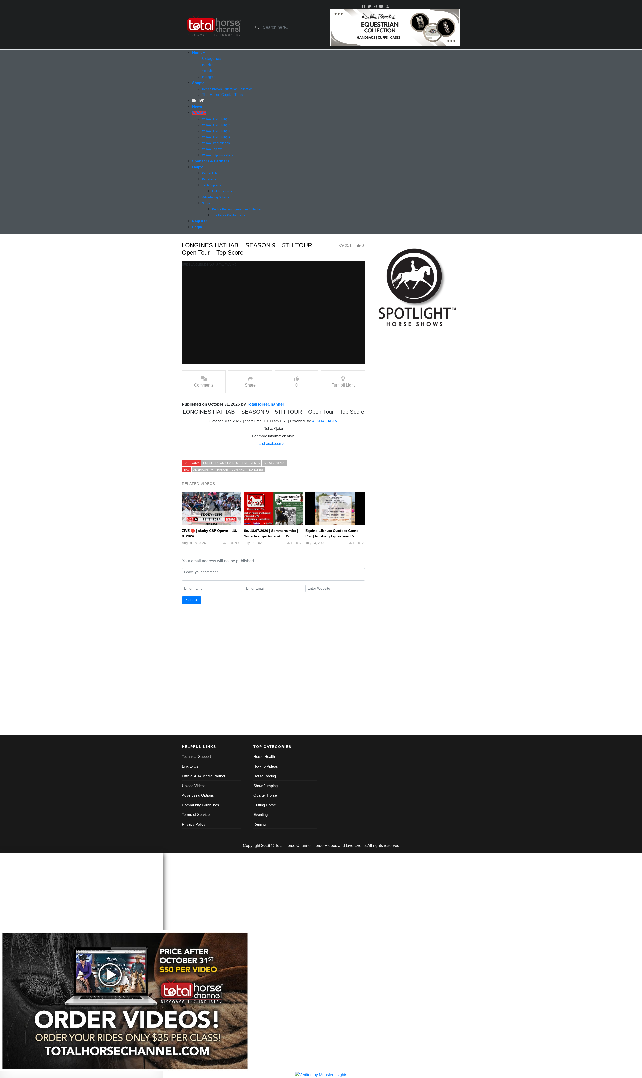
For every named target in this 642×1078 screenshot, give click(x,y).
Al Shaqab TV (203, 469)
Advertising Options (198, 795)
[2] (395, 27)
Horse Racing (264, 776)
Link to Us (190, 766)
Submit (191, 600)
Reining (259, 824)
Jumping (238, 469)
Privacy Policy (193, 824)
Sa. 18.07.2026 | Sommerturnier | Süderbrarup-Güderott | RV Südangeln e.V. (271, 536)
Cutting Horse (264, 805)
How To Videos (265, 766)
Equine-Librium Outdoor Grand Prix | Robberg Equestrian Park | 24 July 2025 (332, 536)
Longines (256, 469)
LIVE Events (251, 462)
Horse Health (264, 756)
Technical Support (196, 756)
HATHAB (222, 469)
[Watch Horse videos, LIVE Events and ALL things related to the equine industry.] (214, 27)
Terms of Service (196, 814)
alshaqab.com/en (273, 443)
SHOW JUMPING (275, 462)
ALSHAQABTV (324, 421)
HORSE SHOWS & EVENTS (220, 462)
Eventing (260, 814)
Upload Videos (194, 786)
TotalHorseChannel (265, 404)
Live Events (356, 845)
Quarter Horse (265, 795)
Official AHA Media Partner (203, 776)
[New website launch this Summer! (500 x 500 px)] (416, 285)
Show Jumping (265, 786)
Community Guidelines (200, 805)
